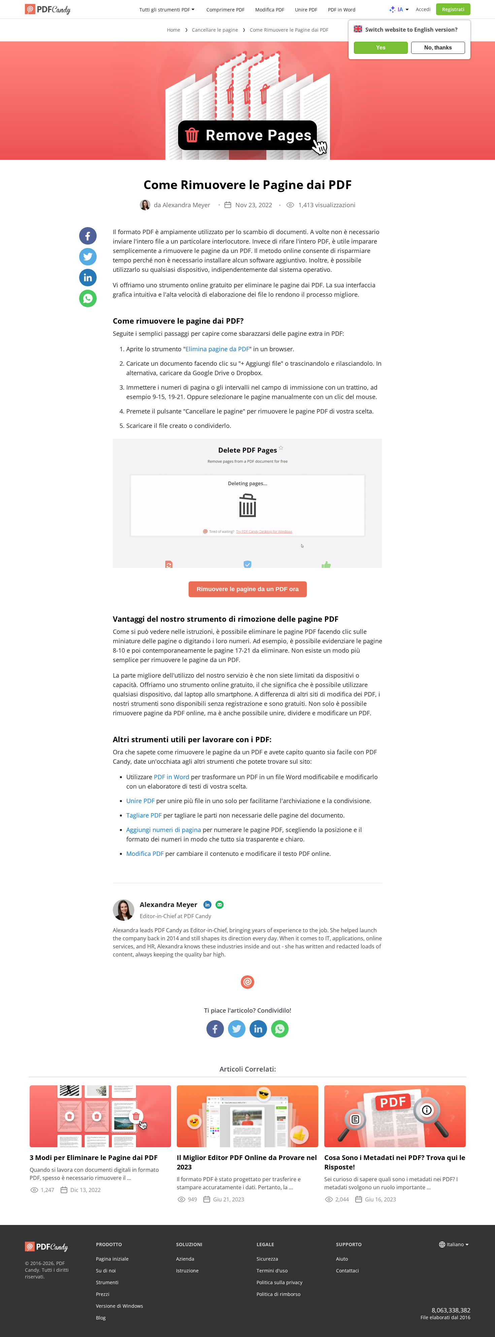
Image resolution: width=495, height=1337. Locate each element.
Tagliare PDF (144, 815)
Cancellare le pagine (215, 30)
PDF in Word (342, 9)
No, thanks (438, 47)
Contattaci (347, 1270)
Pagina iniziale (112, 1259)
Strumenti (107, 1282)
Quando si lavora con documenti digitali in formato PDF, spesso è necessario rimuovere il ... (94, 1174)
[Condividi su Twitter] (88, 256)
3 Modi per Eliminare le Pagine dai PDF (94, 1157)
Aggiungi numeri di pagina (163, 830)
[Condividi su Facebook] (88, 236)
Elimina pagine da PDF (217, 349)
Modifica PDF (269, 9)
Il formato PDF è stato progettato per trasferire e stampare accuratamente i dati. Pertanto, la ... (239, 1183)
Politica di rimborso (278, 1294)
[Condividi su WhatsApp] (88, 298)
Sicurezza (267, 1259)
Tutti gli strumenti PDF (164, 9)
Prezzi (102, 1294)
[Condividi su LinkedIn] (88, 277)
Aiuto (342, 1259)
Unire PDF (306, 9)
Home (173, 30)
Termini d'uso (272, 1270)
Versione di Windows (119, 1306)
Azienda (185, 1259)
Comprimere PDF (225, 9)
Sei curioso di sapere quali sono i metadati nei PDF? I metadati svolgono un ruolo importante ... (391, 1183)
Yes (381, 47)
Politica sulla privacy (279, 1282)
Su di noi (106, 1270)
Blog (101, 1317)
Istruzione (187, 1270)
